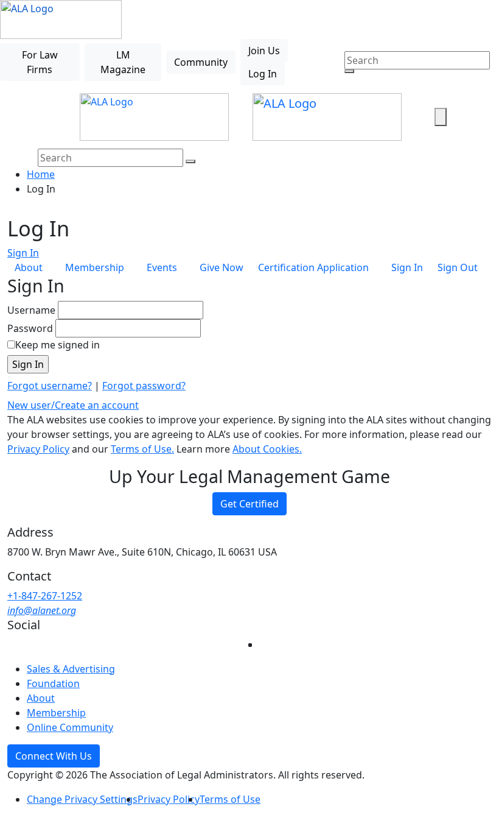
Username (31, 310)
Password (30, 328)
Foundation (53, 683)
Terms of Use (230, 799)
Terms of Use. (142, 449)
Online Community (70, 727)
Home (41, 174)
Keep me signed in (57, 344)
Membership (56, 712)
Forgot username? (49, 385)
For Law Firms (40, 62)
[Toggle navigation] (47, 117)
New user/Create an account (73, 405)
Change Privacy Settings (82, 799)
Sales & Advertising (71, 669)
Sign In (23, 252)
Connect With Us (53, 756)
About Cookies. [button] (267, 449)
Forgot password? (144, 385)
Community (201, 62)
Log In (262, 73)
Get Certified (249, 503)
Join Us (264, 50)
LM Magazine (122, 62)
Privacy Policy (38, 449)
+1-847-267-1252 (44, 595)
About (41, 698)
